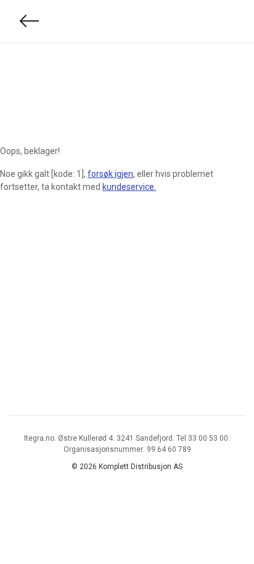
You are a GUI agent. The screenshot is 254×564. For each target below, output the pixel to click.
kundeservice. (129, 187)
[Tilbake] (29, 21)
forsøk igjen (110, 174)
